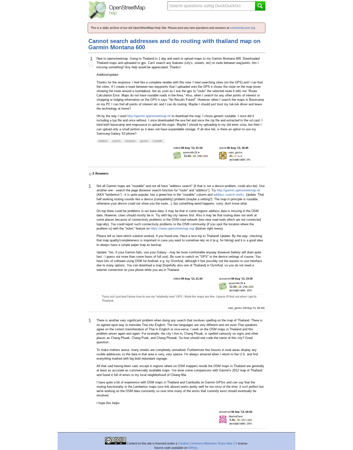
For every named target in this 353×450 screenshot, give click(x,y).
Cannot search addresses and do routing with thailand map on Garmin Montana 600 (174, 44)
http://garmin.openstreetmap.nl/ (149, 116)
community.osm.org (242, 28)
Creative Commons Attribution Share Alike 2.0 (207, 443)
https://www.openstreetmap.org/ (173, 228)
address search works (228, 194)
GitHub (193, 448)
